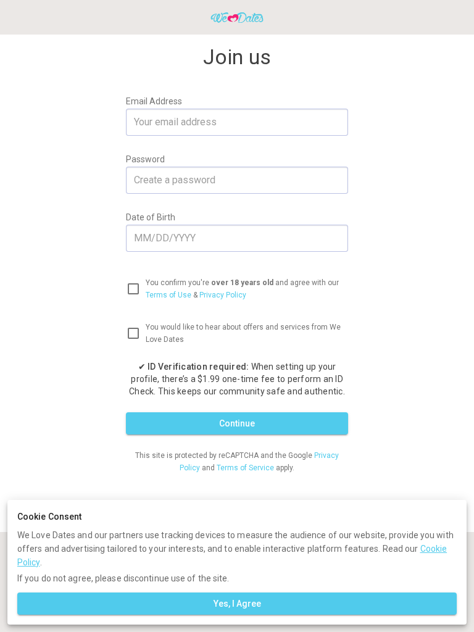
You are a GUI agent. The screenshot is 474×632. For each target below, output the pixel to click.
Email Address (154, 101)
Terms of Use (168, 295)
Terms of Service (246, 468)
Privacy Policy (222, 295)
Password (145, 159)
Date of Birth (150, 217)
